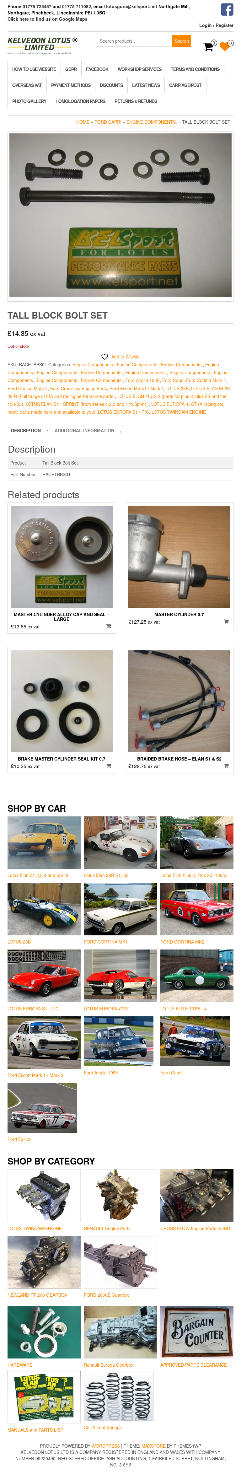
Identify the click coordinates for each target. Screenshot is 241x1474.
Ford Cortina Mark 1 (206, 380)
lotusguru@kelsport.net (131, 6)
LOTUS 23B (177, 388)
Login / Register (216, 25)
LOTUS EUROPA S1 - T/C (123, 412)
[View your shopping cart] (208, 49)
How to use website (34, 69)
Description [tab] (26, 430)
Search (182, 41)
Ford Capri (107, 122)
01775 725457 (37, 6)
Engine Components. (151, 122)
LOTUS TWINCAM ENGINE (179, 412)
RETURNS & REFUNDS (136, 101)
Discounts (111, 85)
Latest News (146, 85)
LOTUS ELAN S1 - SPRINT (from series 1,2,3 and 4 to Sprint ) (87, 404)
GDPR (71, 69)
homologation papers (80, 101)
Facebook (97, 69)
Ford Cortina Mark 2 (28, 388)
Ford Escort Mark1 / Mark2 (136, 388)
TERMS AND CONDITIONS (195, 69)
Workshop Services (139, 69)
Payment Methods (70, 85)
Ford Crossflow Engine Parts (78, 388)
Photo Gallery (29, 101)
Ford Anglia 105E (142, 380)
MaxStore (154, 1446)
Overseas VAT (27, 85)
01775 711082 (76, 6)
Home (82, 122)
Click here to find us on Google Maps (48, 19)
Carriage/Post (185, 85)
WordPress (106, 1446)
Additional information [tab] (84, 430)
